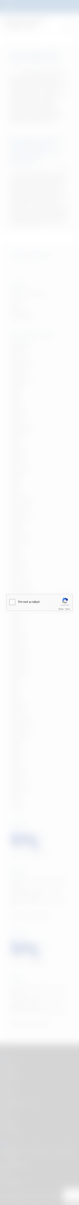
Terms (67, 609)
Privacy (61, 609)
